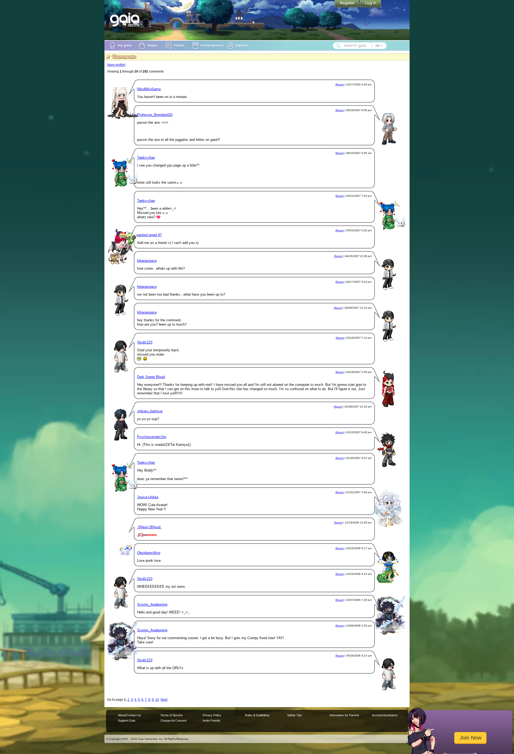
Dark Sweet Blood (151, 377)
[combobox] (360, 45)
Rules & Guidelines (257, 715)
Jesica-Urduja (147, 497)
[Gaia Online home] (126, 20)
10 (157, 700)
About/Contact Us (129, 715)
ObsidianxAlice (148, 553)
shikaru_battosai (149, 411)
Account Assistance (385, 715)
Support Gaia (126, 720)
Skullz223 (144, 342)
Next (164, 700)
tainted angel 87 (149, 235)
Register (347, 4)
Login (370, 4)
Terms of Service (171, 715)
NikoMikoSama (149, 89)
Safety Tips (294, 715)
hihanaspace (147, 261)
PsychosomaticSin (151, 437)
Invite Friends (211, 720)
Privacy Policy (212, 715)
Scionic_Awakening (152, 604)
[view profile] (116, 65)
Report (339, 84)
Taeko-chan (146, 158)
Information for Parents (344, 715)
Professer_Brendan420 (154, 115)
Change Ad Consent (173, 720)
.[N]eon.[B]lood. (149, 527)
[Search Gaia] (338, 45)
